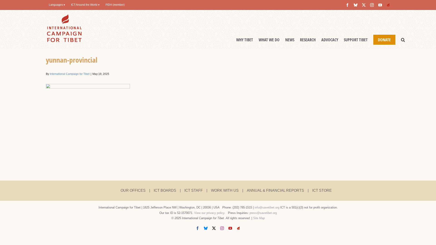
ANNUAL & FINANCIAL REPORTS (275, 190)
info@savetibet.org (267, 207)
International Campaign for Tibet (69, 74)
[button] (403, 39)
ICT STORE (322, 190)
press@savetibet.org (263, 213)
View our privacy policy (209, 213)
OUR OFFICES (133, 190)
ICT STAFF (193, 190)
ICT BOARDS (165, 190)
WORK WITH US (225, 190)
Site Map (259, 218)
